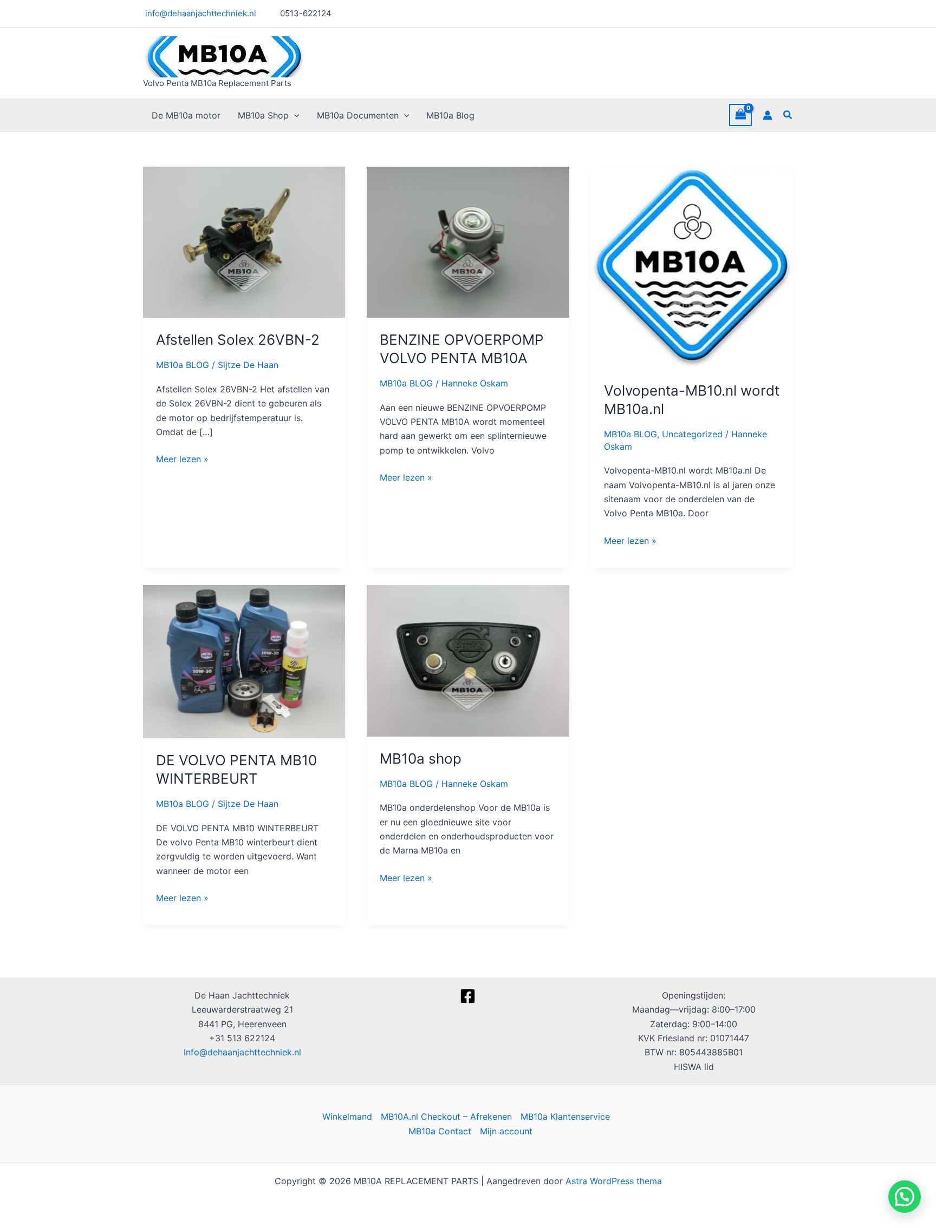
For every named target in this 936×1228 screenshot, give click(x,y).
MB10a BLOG (182, 364)
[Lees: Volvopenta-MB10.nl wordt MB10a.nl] (692, 266)
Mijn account (506, 1131)
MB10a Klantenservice (565, 1116)
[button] (294, 115)
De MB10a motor (186, 115)
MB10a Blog (450, 115)
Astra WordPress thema (614, 1181)
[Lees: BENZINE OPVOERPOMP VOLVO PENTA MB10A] (468, 241)
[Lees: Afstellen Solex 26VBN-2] (244, 241)
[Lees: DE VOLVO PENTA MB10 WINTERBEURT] (244, 660)
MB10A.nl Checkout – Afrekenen (446, 1116)
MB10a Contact (439, 1131)
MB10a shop (420, 758)
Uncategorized (692, 434)
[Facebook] (468, 996)
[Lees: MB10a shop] (468, 659)
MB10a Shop (263, 115)
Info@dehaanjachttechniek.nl (242, 1052)
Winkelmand (347, 1116)
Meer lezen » (182, 458)
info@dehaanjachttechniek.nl (199, 13)
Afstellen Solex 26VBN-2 (238, 339)
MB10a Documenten (358, 115)
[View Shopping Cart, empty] (740, 115)
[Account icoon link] (767, 115)
